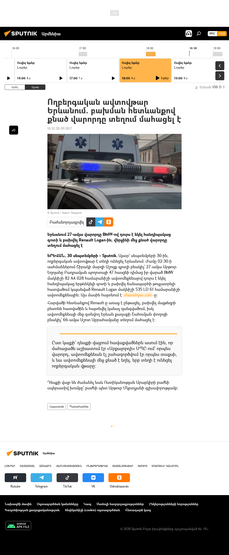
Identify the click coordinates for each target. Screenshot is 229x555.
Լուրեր (22, 67)
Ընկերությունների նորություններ (173, 504)
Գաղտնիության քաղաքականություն (32, 510)
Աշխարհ (45, 466)
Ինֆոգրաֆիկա (97, 466)
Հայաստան (56, 406)
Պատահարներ (79, 406)
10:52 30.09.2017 (59, 128)
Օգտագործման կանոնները (57, 504)
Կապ (87, 504)
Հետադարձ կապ (138, 510)
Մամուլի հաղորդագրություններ (120, 504)
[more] (13, 130)
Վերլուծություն (69, 466)
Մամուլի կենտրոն (165, 466)
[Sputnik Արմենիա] (22, 37)
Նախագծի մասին (18, 504)
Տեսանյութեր (122, 466)
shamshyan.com (138, 295)
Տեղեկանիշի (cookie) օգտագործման (92, 510)
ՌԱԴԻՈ (142, 466)
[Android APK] (18, 526)
